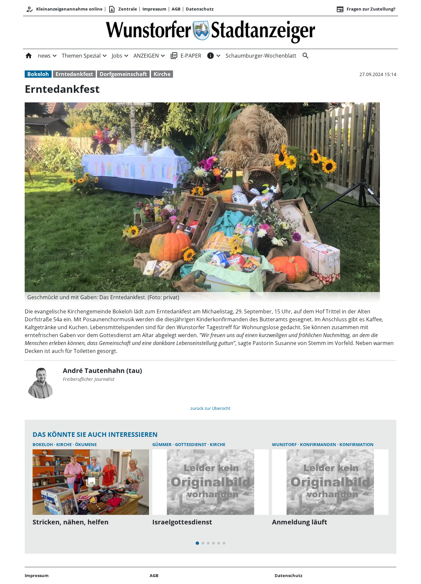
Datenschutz (199, 9)
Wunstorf (285, 444)
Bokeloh (38, 74)
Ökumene (86, 444)
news (44, 55)
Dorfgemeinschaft (123, 74)
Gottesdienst (191, 444)
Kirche (162, 74)
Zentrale (122, 9)
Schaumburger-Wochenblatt (261, 55)
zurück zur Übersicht (210, 408)
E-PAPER (185, 56)
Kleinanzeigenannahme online (64, 9)
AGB (176, 9)
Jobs (117, 55)
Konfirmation (356, 444)
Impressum (154, 9)
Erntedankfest (74, 74)
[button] (202, 297)
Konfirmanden (318, 444)
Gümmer (162, 444)
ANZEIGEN (146, 55)
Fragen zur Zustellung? (365, 9)
